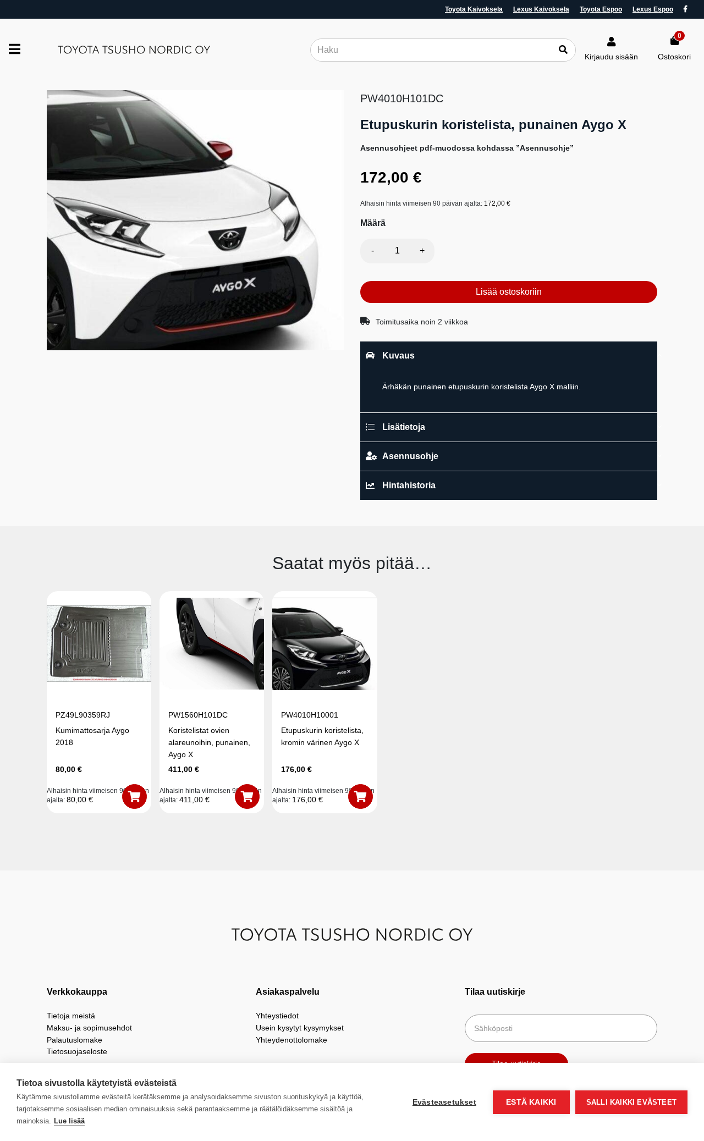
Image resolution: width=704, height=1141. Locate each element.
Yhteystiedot (277, 1015)
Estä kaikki (531, 1102)
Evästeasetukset (444, 1102)
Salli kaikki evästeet (631, 1102)
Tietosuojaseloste (77, 1051)
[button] (134, 796)
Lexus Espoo (652, 9)
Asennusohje (410, 456)
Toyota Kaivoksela (474, 9)
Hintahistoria (409, 485)
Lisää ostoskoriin (509, 291)
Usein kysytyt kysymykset (300, 1027)
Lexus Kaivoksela (541, 9)
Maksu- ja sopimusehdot (89, 1027)
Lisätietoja (403, 427)
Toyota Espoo (601, 9)
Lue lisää (69, 1121)
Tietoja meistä (71, 1015)
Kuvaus (398, 355)
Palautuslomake (74, 1039)
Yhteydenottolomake (291, 1039)
